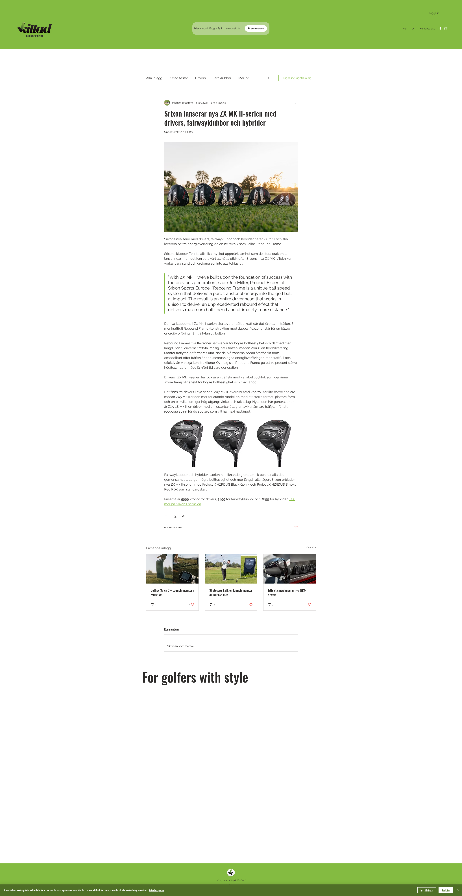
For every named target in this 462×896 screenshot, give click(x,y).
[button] (269, 77)
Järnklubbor (222, 78)
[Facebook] (440, 28)
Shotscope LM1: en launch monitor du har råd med (230, 592)
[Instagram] (446, 28)
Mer (241, 78)
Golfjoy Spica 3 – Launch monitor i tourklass (172, 592)
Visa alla (311, 547)
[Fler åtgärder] (295, 102)
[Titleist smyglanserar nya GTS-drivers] (289, 569)
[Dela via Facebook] (166, 516)
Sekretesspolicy (156, 890)
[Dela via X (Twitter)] (174, 516)
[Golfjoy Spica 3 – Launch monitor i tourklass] (172, 569)
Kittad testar (178, 78)
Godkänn (446, 890)
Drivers (200, 78)
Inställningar (426, 890)
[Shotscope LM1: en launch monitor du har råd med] (231, 569)
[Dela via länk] (183, 516)
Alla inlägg (154, 78)
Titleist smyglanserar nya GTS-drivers (287, 592)
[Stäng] (458, 890)
